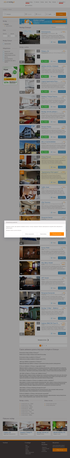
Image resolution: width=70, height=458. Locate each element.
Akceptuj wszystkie (56, 234)
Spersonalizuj (43, 234)
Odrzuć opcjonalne (29, 234)
